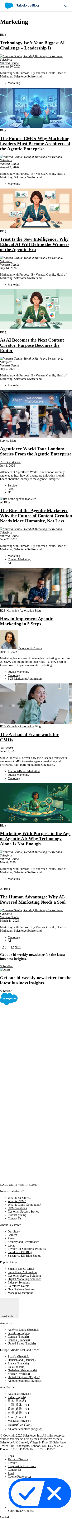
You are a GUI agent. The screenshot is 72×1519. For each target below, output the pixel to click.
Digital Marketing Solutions (24, 1279)
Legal (11, 1245)
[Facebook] (29, 1033)
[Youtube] (29, 1151)
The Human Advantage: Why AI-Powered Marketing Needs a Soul (33, 899)
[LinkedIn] (29, 1092)
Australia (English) (19, 1393)
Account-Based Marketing (24, 771)
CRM (11, 489)
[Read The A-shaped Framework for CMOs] (36, 723)
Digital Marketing (18, 671)
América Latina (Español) (23, 1329)
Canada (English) (18, 1336)
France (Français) (18, 1363)
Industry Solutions (19, 1282)
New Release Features (21, 1289)
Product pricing (17, 1215)
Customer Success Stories (23, 1211)
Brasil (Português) (19, 1333)
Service (4, 440)
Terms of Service (18, 1459)
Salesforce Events (18, 1286)
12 (12, 947)
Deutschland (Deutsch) (22, 1360)
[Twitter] (29, 1063)
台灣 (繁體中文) (18, 1412)
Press (11, 1238)
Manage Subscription (20, 1292)
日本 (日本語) (17, 1400)
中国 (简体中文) (18, 1404)
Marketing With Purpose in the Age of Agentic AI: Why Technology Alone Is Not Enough (35, 838)
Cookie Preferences (19, 1476)
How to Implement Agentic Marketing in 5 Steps (26, 621)
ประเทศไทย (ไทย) (19, 1425)
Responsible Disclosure (22, 1466)
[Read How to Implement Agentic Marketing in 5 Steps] (36, 607)
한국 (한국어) (17, 1417)
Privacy (12, 1462)
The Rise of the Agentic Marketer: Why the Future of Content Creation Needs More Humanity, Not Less (36, 515)
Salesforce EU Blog (20, 1252)
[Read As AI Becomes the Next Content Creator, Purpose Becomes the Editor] (36, 328)
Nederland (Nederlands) (22, 1370)
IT (9, 492)
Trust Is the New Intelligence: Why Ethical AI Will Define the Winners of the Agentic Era (34, 244)
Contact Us (14, 1218)
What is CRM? (17, 1201)
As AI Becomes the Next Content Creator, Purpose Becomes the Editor (32, 345)
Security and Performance (23, 1241)
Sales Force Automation (22, 1272)
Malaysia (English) (19, 1420)
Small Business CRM (21, 1268)
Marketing (14, 83)
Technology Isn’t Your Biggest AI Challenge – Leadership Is (32, 45)
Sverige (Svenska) (19, 1373)
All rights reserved (53, 1435)
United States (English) (22, 1343)
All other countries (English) (25, 1380)
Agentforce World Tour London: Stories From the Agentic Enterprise (36, 451)
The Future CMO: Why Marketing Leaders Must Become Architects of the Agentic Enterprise (35, 143)
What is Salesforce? (19, 1197)
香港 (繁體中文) (18, 1408)
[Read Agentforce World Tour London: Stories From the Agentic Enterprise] (36, 437)
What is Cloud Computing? (24, 1204)
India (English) (17, 1397)
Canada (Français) (19, 1340)
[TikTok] (29, 1181)
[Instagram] (29, 1122)
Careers (12, 1235)
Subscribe (6, 966)
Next (18, 947)
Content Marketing (19, 559)
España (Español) (18, 1356)
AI (1, 502)
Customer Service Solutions (24, 1275)
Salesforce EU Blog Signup (24, 1255)
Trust (11, 1473)
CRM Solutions (17, 1208)
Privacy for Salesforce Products (27, 1248)
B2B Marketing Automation (17, 610)
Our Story (14, 1231)
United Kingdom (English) (24, 1377)
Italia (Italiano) (16, 1366)
